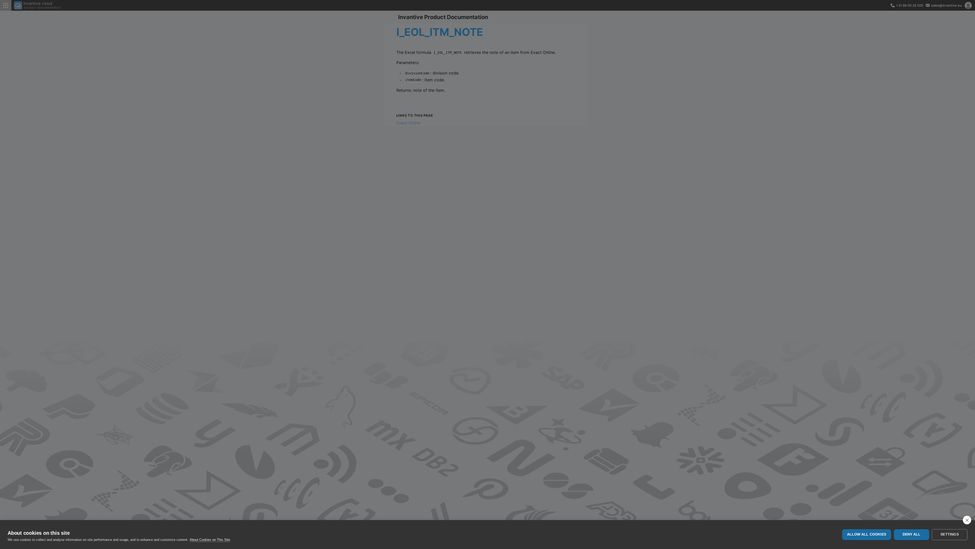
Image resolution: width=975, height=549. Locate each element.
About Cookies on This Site (210, 540)
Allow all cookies (866, 534)
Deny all (912, 534)
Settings (949, 534)
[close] (967, 520)
